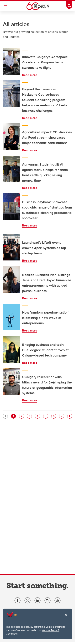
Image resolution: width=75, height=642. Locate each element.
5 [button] (46, 416)
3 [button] (30, 416)
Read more (29, 75)
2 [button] (22, 416)
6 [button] (54, 416)
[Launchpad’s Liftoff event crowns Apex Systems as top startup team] (11, 247)
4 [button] (38, 416)
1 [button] (14, 416)
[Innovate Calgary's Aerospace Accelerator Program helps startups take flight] (11, 61)
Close (65, 617)
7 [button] (62, 416)
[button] (69, 416)
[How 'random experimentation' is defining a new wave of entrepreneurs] (11, 317)
